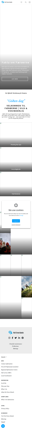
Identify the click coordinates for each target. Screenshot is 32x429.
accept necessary (16, 224)
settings (21, 215)
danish (3, 357)
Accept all (16, 221)
